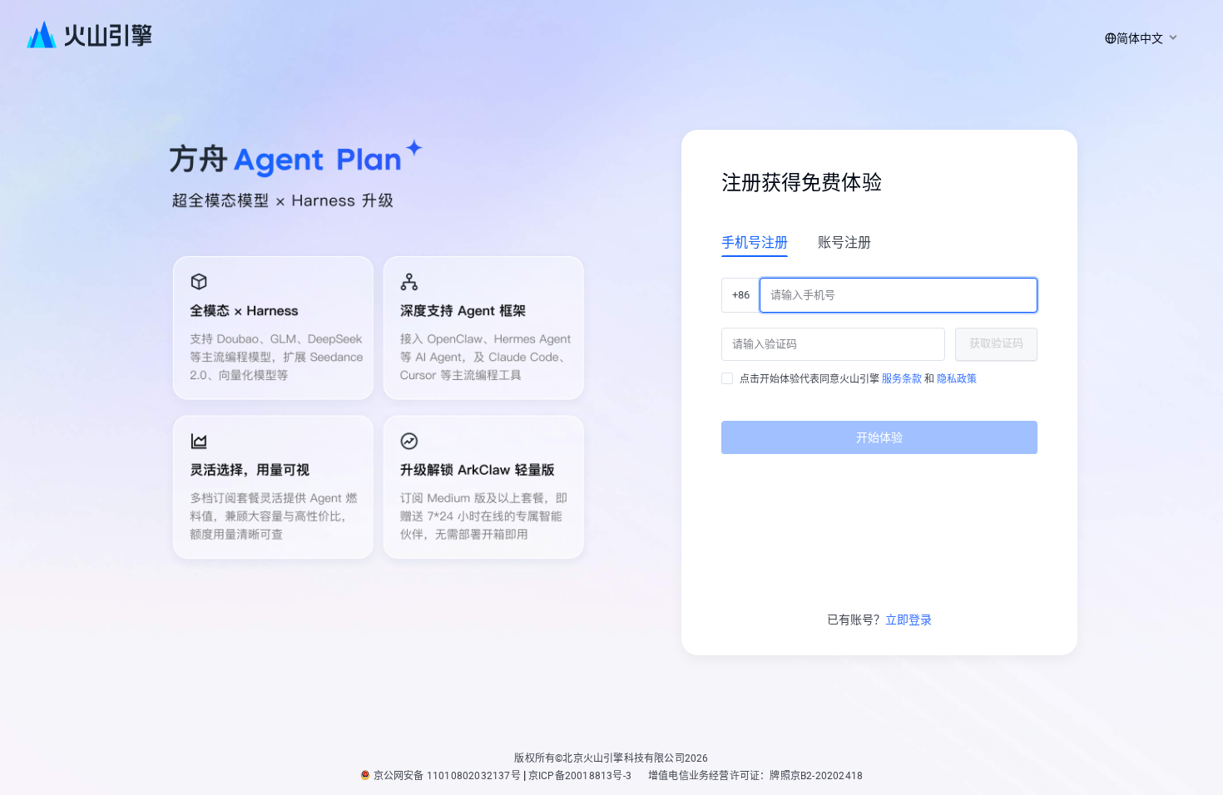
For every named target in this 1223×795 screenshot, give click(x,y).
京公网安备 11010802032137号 (447, 776)
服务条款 (902, 379)
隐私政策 (957, 379)
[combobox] (1138, 38)
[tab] (754, 242)
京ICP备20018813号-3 (579, 776)
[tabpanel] (879, 359)
